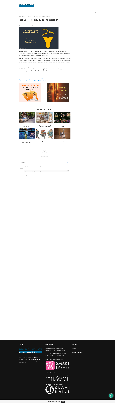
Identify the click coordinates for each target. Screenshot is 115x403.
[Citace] (36, 171)
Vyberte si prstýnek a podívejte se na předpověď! (31, 79)
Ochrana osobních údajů (77, 352)
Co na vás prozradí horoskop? (44, 141)
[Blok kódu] (38, 171)
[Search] (95, 12)
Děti (46, 12)
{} (41, 170)
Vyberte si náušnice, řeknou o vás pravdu (62, 125)
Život (29, 12)
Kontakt (74, 348)
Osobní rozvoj (23, 12)
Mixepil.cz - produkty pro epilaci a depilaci (54, 372)
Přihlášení (67, 162)
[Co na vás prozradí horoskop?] (44, 133)
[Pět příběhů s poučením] (62, 133)
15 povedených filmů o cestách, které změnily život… (26, 141)
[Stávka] (31, 171)
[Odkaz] (40, 171)
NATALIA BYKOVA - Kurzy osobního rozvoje (54, 355)
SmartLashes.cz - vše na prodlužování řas (54, 359)
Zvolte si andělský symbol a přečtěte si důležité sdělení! (32, 81)
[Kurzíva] (27, 171)
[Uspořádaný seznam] (33, 171)
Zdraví (50, 12)
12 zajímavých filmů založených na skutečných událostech (44, 125)
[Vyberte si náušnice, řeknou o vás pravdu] (62, 117)
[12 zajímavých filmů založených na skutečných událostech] (44, 117)
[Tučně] (25, 171)
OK (63, 401)
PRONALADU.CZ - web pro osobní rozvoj (54, 348)
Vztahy (41, 12)
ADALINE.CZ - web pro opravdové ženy (53, 352)
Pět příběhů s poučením (62, 141)
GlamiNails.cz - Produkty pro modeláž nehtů (54, 384)
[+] (44, 170)
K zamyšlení (35, 12)
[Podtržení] (29, 171)
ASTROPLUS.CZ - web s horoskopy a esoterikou (55, 353)
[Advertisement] (72, 5)
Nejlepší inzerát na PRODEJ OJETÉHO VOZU (26, 125)
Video (60, 12)
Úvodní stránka (22, 16)
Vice (66, 401)
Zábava (55, 12)
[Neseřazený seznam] (35, 171)
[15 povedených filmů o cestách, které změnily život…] (27, 133)
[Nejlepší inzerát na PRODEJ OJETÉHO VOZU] (27, 117)
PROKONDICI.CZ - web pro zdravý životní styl (55, 350)
